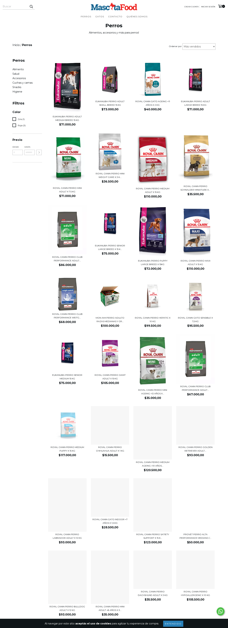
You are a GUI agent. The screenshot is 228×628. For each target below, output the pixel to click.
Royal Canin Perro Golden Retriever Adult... (195, 449)
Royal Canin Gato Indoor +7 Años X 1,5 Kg (110, 521)
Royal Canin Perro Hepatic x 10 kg (152, 319)
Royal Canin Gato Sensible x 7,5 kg (195, 319)
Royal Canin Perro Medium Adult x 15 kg (152, 190)
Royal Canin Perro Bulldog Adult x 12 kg (67, 608)
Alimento (18, 69)
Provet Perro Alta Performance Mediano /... (195, 536)
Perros (86, 16)
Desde (15, 147)
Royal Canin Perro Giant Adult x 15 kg (110, 377)
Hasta (27, 147)
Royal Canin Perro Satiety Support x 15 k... (152, 536)
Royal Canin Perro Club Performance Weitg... (67, 316)
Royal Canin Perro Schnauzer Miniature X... (195, 188)
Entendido (173, 623)
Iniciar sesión (208, 7)
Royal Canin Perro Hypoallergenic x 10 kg (195, 593)
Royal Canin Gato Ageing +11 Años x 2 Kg (152, 103)
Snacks (16, 87)
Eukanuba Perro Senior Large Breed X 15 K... (110, 247)
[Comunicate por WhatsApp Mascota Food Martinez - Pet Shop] (220, 611)
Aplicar (39, 152)
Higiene (17, 91)
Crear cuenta (191, 7)
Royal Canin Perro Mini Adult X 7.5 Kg (67, 190)
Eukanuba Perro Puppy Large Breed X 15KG (152, 262)
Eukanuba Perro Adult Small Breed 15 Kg (110, 103)
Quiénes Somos (136, 16)
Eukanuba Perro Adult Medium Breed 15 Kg (67, 118)
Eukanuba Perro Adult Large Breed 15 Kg (195, 103)
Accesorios (19, 78)
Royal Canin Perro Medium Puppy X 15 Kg (67, 449)
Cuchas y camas (22, 82)
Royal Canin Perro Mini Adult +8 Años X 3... (110, 608)
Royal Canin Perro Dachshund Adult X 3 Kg (153, 593)
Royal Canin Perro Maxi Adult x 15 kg (195, 262)
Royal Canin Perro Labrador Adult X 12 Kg (67, 536)
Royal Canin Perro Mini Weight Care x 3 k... (110, 175)
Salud (15, 73)
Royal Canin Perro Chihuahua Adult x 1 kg (110, 449)
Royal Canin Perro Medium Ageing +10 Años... (152, 464)
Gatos (99, 16)
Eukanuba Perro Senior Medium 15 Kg (67, 377)
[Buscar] (31, 6)
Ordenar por (175, 46)
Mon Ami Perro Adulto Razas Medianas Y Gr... (110, 319)
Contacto (115, 16)
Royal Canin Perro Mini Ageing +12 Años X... (152, 392)
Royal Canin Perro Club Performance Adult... (67, 259)
